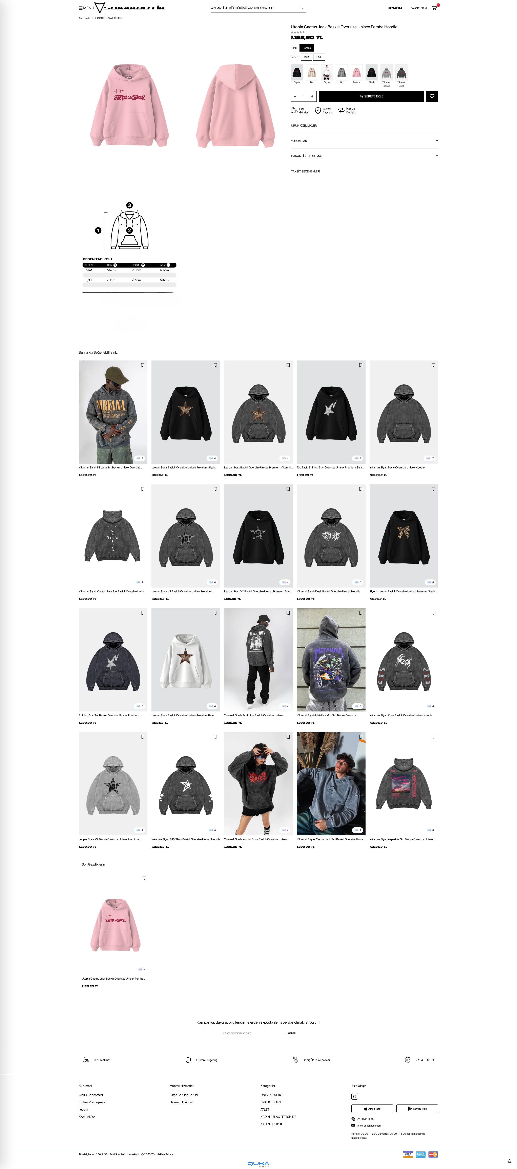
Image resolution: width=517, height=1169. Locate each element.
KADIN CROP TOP (273, 1124)
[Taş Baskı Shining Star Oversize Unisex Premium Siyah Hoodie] (331, 412)
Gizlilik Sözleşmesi (91, 1095)
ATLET (265, 1109)
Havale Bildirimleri (181, 1102)
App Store (374, 1108)
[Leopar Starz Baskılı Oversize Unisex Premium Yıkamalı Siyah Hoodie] (258, 412)
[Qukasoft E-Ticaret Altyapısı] (258, 1164)
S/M (306, 57)
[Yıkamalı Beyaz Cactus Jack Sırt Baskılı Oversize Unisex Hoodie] (331, 783)
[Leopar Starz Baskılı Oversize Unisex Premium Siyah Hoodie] (185, 412)
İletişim (83, 1109)
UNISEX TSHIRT (272, 1095)
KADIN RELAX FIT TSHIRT (278, 1117)
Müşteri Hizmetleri (182, 1086)
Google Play (420, 1108)
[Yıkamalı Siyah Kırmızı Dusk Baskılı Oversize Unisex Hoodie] (258, 783)
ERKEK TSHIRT (271, 1102)
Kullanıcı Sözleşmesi (92, 1102)
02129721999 (365, 1119)
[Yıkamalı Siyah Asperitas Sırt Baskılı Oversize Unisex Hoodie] (404, 783)
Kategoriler (268, 1086)
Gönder (292, 1032)
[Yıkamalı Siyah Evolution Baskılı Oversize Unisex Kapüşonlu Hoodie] (258, 659)
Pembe (307, 47)
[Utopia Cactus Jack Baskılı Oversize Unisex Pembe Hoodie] (115, 924)
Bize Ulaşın (358, 1086)
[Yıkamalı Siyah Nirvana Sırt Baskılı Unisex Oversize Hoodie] (113, 412)
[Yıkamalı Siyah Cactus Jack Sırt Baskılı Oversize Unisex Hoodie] (113, 536)
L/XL (319, 57)
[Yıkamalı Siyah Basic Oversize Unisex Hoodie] (404, 412)
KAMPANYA (87, 1117)
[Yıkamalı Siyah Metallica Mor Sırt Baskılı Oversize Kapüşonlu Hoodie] (331, 659)
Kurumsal (85, 1086)
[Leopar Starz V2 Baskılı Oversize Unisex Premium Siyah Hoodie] (258, 536)
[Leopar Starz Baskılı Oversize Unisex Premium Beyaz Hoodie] (185, 659)
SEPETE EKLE (374, 96)
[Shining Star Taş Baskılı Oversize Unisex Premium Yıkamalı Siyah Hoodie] (113, 659)
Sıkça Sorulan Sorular (184, 1095)
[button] (435, 8)
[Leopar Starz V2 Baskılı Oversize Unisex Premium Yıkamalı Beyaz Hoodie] (113, 783)
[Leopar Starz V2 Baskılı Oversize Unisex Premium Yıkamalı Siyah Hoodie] (185, 536)
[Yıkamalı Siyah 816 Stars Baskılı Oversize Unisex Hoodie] (185, 783)
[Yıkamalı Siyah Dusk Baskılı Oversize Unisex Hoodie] (331, 536)
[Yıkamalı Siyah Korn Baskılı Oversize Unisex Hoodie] (404, 659)
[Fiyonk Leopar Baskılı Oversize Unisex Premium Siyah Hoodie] (404, 536)
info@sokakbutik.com (369, 1125)
